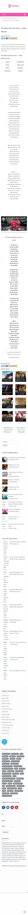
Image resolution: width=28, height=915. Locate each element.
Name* (4, 820)
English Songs (5, 706)
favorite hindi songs (7, 766)
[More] (16, 38)
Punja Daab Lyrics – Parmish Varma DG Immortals (8, 430)
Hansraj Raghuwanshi (7, 768)
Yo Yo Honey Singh (7, 795)
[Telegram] (11, 38)
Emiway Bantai (14, 763)
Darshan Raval (6, 761)
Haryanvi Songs (5, 714)
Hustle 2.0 (22, 768)
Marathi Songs (5, 717)
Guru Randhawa (17, 766)
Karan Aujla (15, 773)
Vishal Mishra (14, 793)
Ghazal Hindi (5, 711)
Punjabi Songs (5, 730)
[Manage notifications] (24, 912)
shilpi (4, 788)
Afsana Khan (15, 753)
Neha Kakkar (20, 778)
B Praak (18, 758)
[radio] (10, 358)
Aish (21, 753)
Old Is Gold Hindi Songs (11, 18)
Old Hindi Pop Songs (7, 722)
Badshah (12, 758)
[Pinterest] (7, 38)
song (4, 790)
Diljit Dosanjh (6, 763)
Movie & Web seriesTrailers (8, 719)
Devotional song (15, 761)
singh (20, 788)
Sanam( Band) (5, 733)
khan (22, 773)
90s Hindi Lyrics (5, 695)
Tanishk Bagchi (18, 790)
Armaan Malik (20, 756)
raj (3, 786)
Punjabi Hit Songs (6, 727)
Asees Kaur (5, 758)
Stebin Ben (10, 790)
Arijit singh (12, 756)
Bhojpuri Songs (5, 701)
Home (3, 18)
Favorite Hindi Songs (7, 709)
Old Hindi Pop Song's (7, 781)
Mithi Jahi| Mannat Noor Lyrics (18, 670)
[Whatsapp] (9, 38)
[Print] (14, 38)
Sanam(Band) (20, 786)
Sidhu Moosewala (12, 788)
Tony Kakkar (5, 793)
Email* (3, 826)
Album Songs (5, 698)
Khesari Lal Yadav (6, 776)
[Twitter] (5, 38)
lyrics (14, 776)
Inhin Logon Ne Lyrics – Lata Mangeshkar (21, 430)
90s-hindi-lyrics (6, 753)
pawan (4, 783)
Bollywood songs (6, 703)
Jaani (4, 771)
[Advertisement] (14, 884)
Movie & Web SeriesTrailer (9, 778)
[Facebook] (2, 38)
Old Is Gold (17, 781)
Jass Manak (10, 771)
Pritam (10, 783)
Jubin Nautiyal (19, 771)
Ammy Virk (5, 756)
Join (4, 743)
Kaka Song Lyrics (6, 773)
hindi (16, 768)
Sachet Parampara (11, 786)
